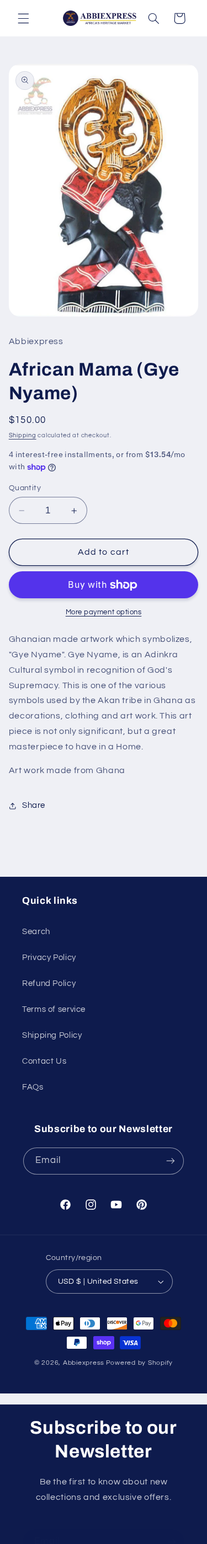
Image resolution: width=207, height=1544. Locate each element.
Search (36, 932)
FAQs (33, 1087)
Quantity (25, 488)
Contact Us (44, 1061)
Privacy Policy (49, 957)
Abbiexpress (83, 1363)
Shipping (22, 435)
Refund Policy (49, 983)
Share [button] (33, 805)
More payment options (104, 612)
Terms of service (54, 1009)
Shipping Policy (52, 1035)
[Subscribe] (170, 1161)
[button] (23, 18)
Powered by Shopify (139, 1363)
